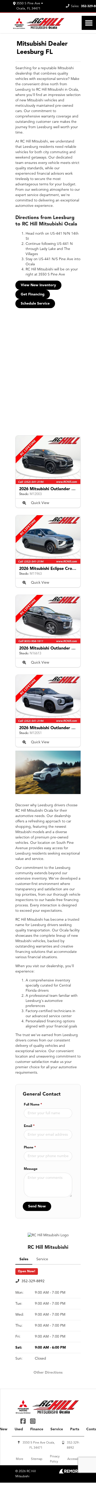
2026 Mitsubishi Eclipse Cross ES (50, 569)
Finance (36, 1429)
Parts (74, 1429)
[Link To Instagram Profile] (32, 1421)
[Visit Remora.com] (70, 1472)
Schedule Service (35, 303)
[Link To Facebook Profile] (23, 1421)
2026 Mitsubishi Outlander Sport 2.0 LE (57, 489)
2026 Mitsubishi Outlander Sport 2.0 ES (57, 648)
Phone (30, 1147)
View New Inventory (38, 285)
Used (19, 1429)
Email (29, 1126)
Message (30, 1169)
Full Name (33, 1104)
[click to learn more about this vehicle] (48, 460)
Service (56, 1429)
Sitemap (36, 1459)
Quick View (40, 503)
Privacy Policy (55, 1459)
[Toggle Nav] (89, 23)
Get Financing (33, 294)
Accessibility (75, 1459)
